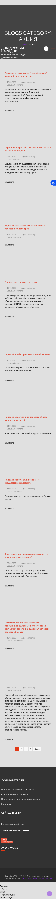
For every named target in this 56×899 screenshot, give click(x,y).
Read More (9, 111)
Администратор (28, 82)
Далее (37, 749)
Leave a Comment (15, 85)
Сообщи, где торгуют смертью (21, 282)
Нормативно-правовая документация (20, 799)
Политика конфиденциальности (17, 789)
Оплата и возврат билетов (14, 794)
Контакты (6, 804)
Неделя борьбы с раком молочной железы (27, 354)
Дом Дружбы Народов (12, 49)
